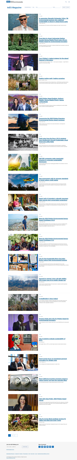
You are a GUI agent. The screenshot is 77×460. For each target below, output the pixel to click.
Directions (21, 453)
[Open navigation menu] (69, 2)
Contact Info (17, 453)
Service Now (32, 453)
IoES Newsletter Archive (10, 449)
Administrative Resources (10, 453)
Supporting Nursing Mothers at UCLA (43, 453)
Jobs (29, 453)
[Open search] (66, 2)
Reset (68, 7)
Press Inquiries (25, 453)
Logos (36, 453)
